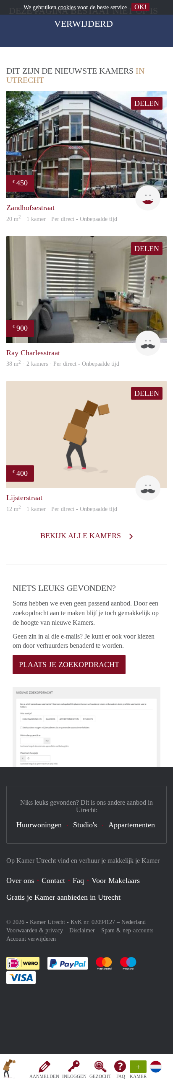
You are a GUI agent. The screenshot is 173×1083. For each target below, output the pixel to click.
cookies (67, 7)
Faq (78, 880)
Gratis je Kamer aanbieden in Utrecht (63, 897)
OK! (140, 6)
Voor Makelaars (116, 880)
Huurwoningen (39, 825)
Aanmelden (44, 1076)
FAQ (120, 1076)
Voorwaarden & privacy (34, 930)
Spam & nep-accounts (127, 930)
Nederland (133, 922)
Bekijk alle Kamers (81, 535)
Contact (53, 880)
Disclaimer (82, 930)
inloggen (74, 1076)
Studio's (85, 825)
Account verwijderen (31, 939)
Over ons (20, 880)
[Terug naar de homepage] (9, 1070)
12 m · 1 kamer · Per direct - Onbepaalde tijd (61, 509)
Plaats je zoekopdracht (69, 664)
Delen (146, 103)
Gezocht (100, 1076)
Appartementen (131, 825)
